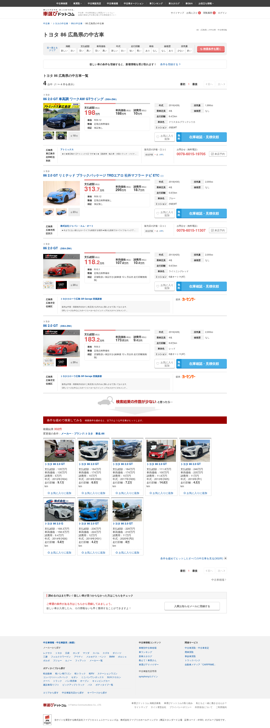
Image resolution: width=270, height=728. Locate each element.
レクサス (47, 652)
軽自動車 (47, 673)
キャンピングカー (101, 680)
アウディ (78, 656)
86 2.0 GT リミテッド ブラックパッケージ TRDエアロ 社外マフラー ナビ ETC (104, 175)
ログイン (222, 12)
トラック (57, 680)
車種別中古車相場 (147, 647)
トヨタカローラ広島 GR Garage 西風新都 (81, 299)
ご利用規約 (221, 707)
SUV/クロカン (114, 677)
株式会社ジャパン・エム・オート (76, 226)
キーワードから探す (97, 692)
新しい (64, 50)
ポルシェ (122, 656)
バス (90, 684)
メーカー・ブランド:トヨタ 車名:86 (83, 433)
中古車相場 (112, 3)
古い (73, 50)
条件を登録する (169, 64)
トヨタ (58, 652)
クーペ (46, 680)
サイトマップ (177, 12)
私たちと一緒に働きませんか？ (211, 702)
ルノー (68, 660)
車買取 (76, 3)
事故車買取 (190, 656)
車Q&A (189, 3)
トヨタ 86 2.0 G (54, 523)
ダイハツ (117, 652)
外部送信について (204, 707)
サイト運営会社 (158, 707)
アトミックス (67, 149)
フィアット (80, 660)
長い (139, 50)
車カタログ (174, 3)
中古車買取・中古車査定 (197, 647)
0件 (161, 154)
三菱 (45, 656)
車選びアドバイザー (149, 664)
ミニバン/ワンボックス (92, 677)
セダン (74, 677)
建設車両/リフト (51, 684)
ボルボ (46, 660)
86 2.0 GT (58, 248)
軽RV (91, 673)
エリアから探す (51, 692)
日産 (67, 652)
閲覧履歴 (209, 12)
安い (81, 50)
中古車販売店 (94, 3)
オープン (84, 680)
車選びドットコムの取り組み (178, 702)
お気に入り (193, 12)
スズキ (106, 652)
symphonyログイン (148, 676)
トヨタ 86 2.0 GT (55, 464)
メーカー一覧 (96, 660)
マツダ (86, 652)
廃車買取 (189, 651)
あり (147, 50)
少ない (180, 50)
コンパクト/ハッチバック (55, 677)
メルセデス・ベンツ (96, 656)
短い (131, 50)
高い (89, 50)
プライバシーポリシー (181, 707)
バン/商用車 (71, 680)
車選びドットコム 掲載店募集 (146, 702)
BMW (112, 656)
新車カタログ (145, 656)
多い (189, 50)
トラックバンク (192, 660)
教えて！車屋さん (147, 660)
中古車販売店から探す (73, 692)
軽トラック (80, 673)
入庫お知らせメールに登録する (192, 606)
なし (155, 50)
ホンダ (76, 652)
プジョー (57, 660)
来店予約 (220, 154)
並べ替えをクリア (52, 49)
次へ (220, 84)
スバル (96, 652)
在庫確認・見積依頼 (198, 136)
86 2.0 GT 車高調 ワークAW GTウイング (80, 99)
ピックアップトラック (73, 684)
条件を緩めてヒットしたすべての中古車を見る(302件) (191, 558)
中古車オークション (134, 3)
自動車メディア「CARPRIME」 (200, 664)
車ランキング (156, 3)
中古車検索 (61, 3)
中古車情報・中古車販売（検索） (59, 642)
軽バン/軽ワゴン (63, 673)
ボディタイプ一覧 (104, 684)
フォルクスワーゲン (61, 656)
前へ (210, 84)
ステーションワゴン (107, 673)
